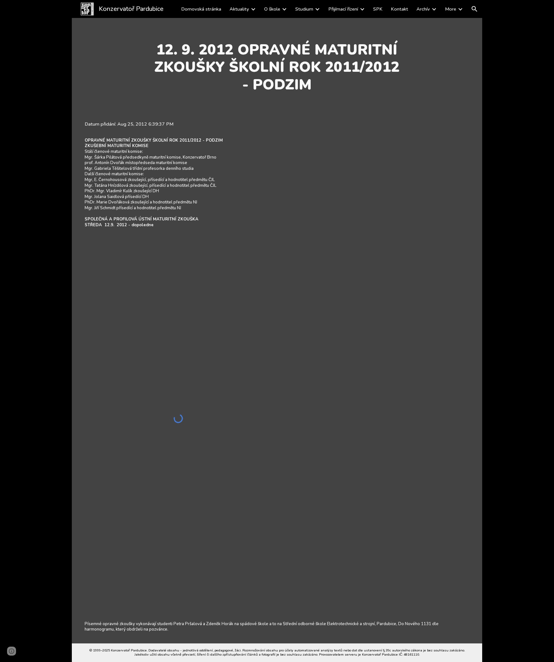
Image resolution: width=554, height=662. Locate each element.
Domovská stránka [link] (201, 9)
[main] (277, 67)
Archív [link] (423, 9)
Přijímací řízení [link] (343, 9)
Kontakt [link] (399, 9)
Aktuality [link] (239, 9)
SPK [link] (377, 9)
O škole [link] (272, 9)
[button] (474, 9)
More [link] (450, 9)
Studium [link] (304, 9)
